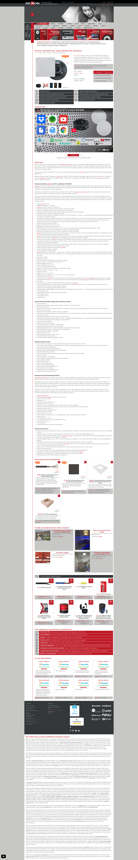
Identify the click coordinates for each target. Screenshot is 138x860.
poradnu (75, 645)
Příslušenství (63, 45)
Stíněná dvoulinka (44, 587)
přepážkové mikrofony (61, 796)
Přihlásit (104, 2)
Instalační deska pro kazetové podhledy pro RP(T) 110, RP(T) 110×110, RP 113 (100, 482)
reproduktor (42, 178)
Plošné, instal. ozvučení (45, 52)
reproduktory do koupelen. (50, 776)
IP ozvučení (86, 43)
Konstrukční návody (31, 707)
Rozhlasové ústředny (63, 43)
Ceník (49, 709)
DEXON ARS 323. (93, 807)
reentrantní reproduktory (37, 760)
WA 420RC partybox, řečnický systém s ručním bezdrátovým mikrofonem (103, 617)
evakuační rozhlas (104, 793)
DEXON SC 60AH (30, 856)
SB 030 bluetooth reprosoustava (64, 616)
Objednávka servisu (31, 721)
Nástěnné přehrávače (76, 43)
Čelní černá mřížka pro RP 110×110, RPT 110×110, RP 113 (74, 481)
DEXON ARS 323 (84, 773)
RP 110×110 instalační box (47, 514)
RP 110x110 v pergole (62, 552)
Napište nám (51, 711)
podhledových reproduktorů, (81, 776)
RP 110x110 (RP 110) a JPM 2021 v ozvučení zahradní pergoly (62, 531)
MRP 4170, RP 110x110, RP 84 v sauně (102, 531)
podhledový (78, 192)
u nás (89, 653)
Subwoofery (53, 43)
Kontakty (70, 2)
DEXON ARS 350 (46, 807)
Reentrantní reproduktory (79, 42)
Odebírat (74, 155)
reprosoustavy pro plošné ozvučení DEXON (71, 742)
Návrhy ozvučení (30, 705)
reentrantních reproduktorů (41, 854)
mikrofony (52, 796)
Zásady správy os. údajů (54, 707)
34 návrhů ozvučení (103, 594)
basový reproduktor (42, 395)
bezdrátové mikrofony (73, 796)
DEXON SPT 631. (93, 773)
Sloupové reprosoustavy (93, 42)
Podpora (64, 2)
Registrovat (110, 2)
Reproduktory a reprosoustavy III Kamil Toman (44, 617)
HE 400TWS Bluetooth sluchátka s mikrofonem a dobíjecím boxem (84, 617)
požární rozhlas (29, 794)
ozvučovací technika (56, 794)
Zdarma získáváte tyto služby (103, 78)
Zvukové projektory (66, 42)
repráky (48, 796)
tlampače (38, 798)
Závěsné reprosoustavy (43, 43)
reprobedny (28, 798)
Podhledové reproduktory (44, 42)
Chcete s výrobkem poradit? (103, 75)
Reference (28, 713)
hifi (35, 173)
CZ (111, 5)
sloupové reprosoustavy (102, 836)
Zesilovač (99, 178)
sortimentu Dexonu (32, 782)
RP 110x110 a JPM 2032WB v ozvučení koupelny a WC (102, 553)
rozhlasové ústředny (67, 798)
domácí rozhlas (46, 794)
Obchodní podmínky (53, 705)
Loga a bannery (29, 718)
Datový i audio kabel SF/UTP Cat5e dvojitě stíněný (47, 475)
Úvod (36, 52)
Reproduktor (92, 778)
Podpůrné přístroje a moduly (97, 43)
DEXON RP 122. (46, 818)
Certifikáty (28, 716)
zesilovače (80, 172)
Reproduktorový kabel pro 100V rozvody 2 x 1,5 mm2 (64, 588)
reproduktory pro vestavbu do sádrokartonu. (58, 778)
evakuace (94, 793)
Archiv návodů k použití (32, 710)
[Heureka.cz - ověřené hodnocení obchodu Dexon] (74, 716)
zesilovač (59, 176)
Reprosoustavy (56, 42)
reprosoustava (64, 773)
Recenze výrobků (30, 715)
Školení (27, 712)
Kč (108, 5)
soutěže (61, 536)
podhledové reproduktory (67, 164)
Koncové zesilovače (42, 45)
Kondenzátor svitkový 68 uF (84, 587)
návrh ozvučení (76, 651)
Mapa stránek (29, 724)
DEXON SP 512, (82, 805)
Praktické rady (29, 709)
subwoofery (58, 798)
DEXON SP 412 (75, 774)
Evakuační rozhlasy (53, 45)
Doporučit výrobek (101, 81)
